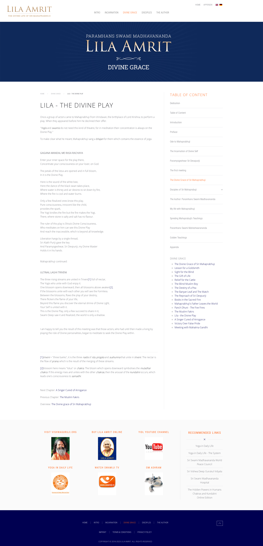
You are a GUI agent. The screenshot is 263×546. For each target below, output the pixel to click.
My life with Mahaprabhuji (182, 208)
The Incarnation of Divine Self (184, 151)
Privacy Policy (144, 532)
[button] (220, 523)
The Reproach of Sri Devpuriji (190, 295)
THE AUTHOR (162, 12)
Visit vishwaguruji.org (60, 432)
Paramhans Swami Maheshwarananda (188, 228)
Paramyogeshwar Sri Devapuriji (185, 160)
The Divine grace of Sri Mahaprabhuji (71, 404)
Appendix (207, 5)
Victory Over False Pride (187, 323)
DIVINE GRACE (130, 12)
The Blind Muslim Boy (186, 283)
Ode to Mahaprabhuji (180, 141)
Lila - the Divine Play (185, 315)
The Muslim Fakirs (69, 397)
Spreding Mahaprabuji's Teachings (186, 218)
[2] (111, 287)
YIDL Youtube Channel (154, 432)
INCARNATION (111, 12)
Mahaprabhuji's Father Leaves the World (196, 303)
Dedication (175, 103)
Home (197, 5)
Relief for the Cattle (185, 280)
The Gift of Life (182, 276)
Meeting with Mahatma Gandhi (191, 327)
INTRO (97, 12)
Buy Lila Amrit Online (107, 432)
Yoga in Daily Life (60, 467)
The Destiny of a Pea (185, 287)
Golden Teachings (178, 237)
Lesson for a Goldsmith (187, 268)
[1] (89, 279)
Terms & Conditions (121, 532)
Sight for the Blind (184, 272)
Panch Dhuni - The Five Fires (190, 307)
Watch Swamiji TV (107, 467)
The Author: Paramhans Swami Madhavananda (192, 199)
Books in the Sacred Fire (188, 299)
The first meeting (178, 170)
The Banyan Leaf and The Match (192, 291)
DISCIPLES (147, 12)
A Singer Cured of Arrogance (71, 390)
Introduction (176, 122)
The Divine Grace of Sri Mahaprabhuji (187, 180)
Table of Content (178, 112)
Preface (173, 132)
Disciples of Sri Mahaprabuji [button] (183, 189)
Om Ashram (153, 467)
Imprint (102, 532)
